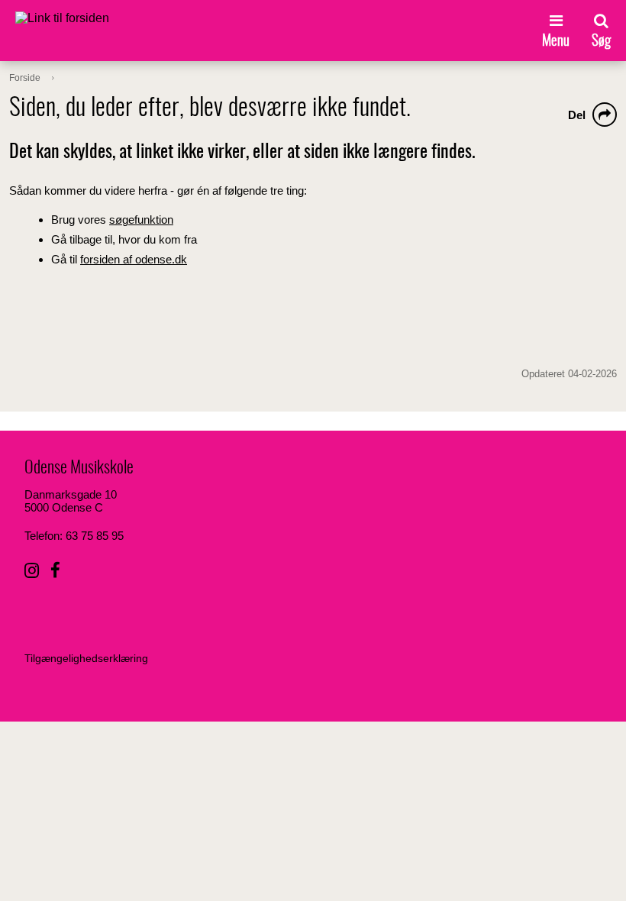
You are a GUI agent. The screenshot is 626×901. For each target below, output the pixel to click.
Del (577, 114)
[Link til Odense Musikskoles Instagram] (31, 570)
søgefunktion (141, 219)
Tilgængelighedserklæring (86, 658)
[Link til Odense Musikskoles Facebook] (55, 570)
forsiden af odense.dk (133, 259)
